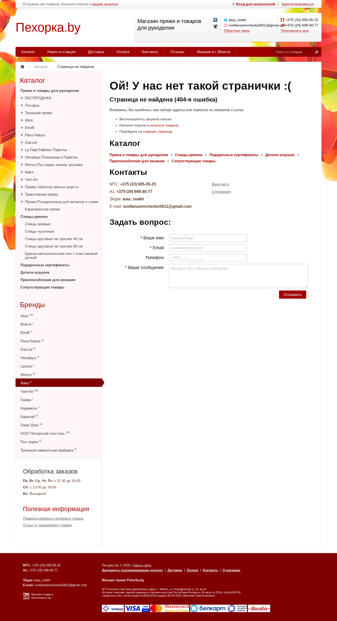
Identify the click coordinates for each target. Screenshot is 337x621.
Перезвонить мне (295, 31)
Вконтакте (220, 184)
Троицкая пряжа (38, 113)
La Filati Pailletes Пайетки (46, 150)
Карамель (29, 408)
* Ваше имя (152, 237)
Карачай (29, 416)
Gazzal (31, 142)
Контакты (150, 52)
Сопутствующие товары (42, 287)
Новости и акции (61, 52)
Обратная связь (237, 31)
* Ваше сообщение (144, 267)
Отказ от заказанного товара (47, 525)
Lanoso (27, 366)
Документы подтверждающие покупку (132, 570)
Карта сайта (142, 565)
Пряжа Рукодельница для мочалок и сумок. (62, 202)
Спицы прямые (38, 224)
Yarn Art (31, 179)
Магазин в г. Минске (213, 52)
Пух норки (30, 442)
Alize (29, 120)
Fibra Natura (35, 135)
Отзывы (177, 52)
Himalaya (29, 358)
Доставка (96, 52)
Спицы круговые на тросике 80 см (54, 246)
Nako (29, 172)
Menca (27, 375)
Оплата (122, 52)
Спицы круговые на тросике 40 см (54, 239)
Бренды (32, 305)
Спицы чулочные (39, 231)
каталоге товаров (164, 125)
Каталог (28, 52)
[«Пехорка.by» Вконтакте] (215, 20)
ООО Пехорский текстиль (45, 433)
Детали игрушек (35, 272)
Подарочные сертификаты (44, 265)
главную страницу (157, 131)
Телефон (154, 257)
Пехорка (32, 105)
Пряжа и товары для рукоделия (49, 90)
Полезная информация (56, 508)
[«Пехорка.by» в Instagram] (215, 27)
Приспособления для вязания (47, 280)
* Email (157, 247)
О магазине (231, 570)
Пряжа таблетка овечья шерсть (52, 187)
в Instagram (221, 191)
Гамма (26, 400)
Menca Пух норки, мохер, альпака (53, 165)
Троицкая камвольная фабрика (48, 450)
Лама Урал (31, 425)
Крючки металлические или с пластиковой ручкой (61, 255)
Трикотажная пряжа (41, 194)
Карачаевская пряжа (42, 209)
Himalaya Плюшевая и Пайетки (51, 157)
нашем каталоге (105, 4)
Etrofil (29, 127)
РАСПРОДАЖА (38, 98)
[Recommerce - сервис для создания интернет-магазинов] (26, 598)
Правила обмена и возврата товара (53, 518)
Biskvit (27, 324)
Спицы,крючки (34, 216)
